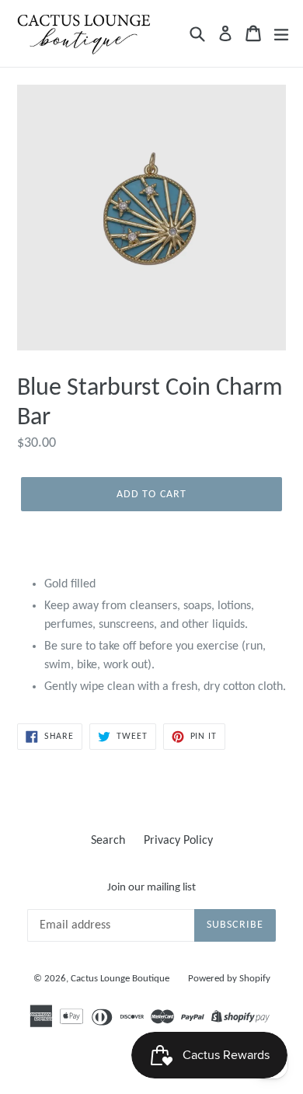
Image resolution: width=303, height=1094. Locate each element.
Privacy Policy (178, 840)
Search (108, 840)
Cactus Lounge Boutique (120, 979)
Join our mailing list (151, 888)
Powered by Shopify (229, 979)
